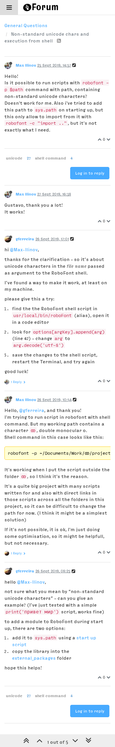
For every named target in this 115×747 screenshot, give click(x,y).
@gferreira (31, 410)
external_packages (34, 658)
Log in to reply (89, 173)
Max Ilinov (26, 65)
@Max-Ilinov (24, 249)
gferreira (25, 239)
